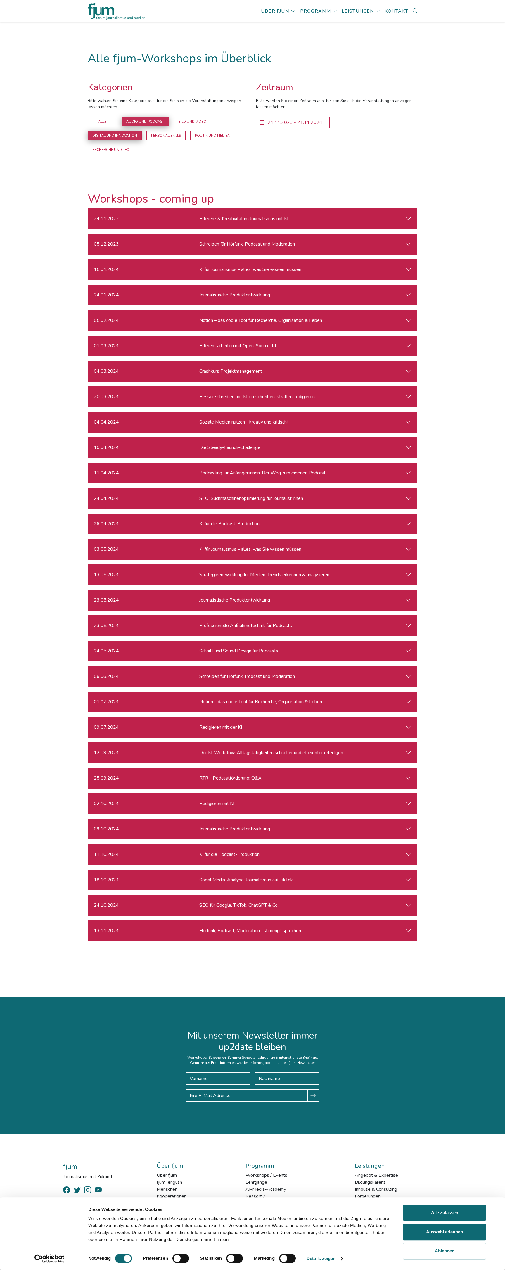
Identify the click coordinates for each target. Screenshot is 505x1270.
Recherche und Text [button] (111, 149)
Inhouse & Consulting (376, 1189)
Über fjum (275, 11)
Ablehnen (444, 1250)
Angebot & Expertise (376, 1175)
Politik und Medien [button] (212, 135)
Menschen (167, 1189)
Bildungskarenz (370, 1182)
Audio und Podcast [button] (145, 121)
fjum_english (169, 1182)
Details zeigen (321, 1258)
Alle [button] (102, 121)
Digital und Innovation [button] (114, 135)
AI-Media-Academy (265, 1189)
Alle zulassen (444, 1212)
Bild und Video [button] (192, 121)
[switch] (180, 1258)
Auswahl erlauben (444, 1231)
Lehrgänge (256, 1182)
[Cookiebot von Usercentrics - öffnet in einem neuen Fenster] (49, 1258)
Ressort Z (255, 1196)
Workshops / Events (266, 1175)
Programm (315, 11)
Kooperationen (171, 1196)
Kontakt (396, 11)
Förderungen (368, 1196)
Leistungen (358, 11)
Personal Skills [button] (166, 135)
